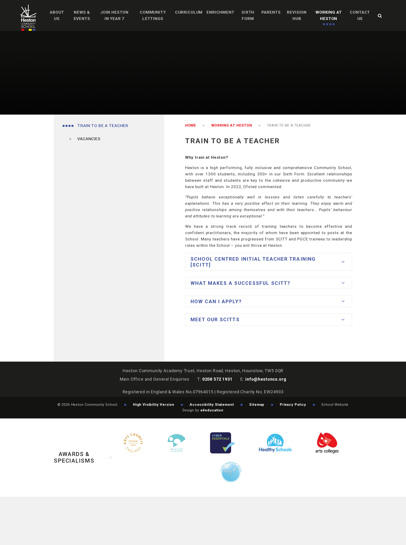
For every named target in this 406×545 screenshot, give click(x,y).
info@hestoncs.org (265, 379)
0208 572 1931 (217, 379)
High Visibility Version (153, 404)
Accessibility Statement (212, 404)
